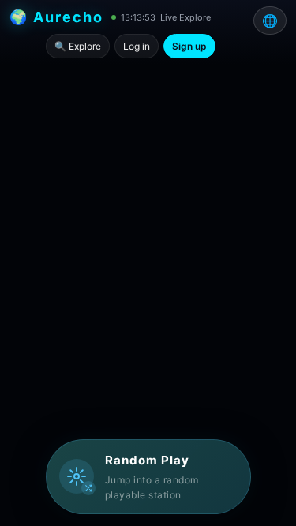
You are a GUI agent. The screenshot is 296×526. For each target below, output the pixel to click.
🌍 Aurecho (56, 17)
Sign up (189, 46)
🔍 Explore (77, 46)
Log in (136, 46)
